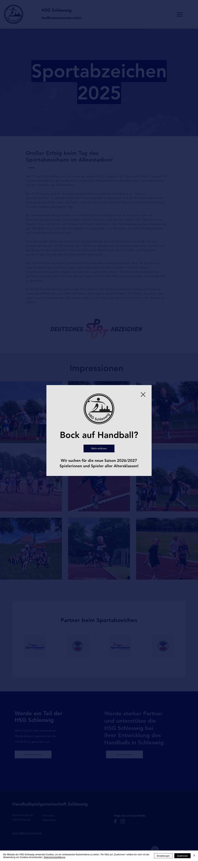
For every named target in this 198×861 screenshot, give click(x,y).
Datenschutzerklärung (54, 857)
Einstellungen (163, 855)
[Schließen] (194, 856)
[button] (143, 394)
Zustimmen (182, 855)
